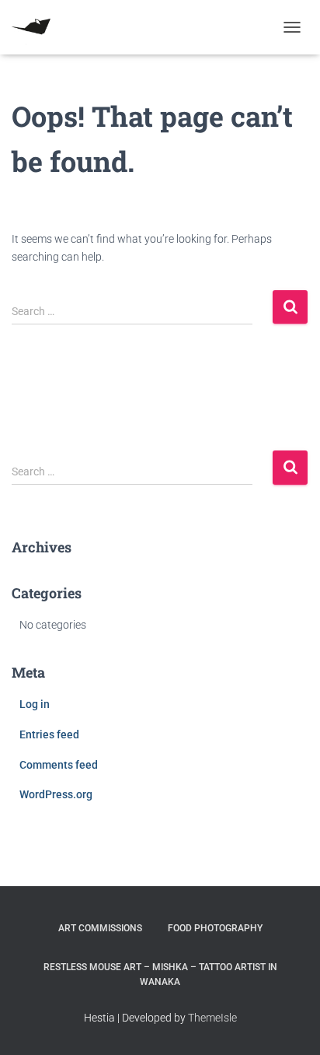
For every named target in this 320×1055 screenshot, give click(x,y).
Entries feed (49, 734)
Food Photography (215, 928)
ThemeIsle (212, 1017)
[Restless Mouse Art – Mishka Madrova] (37, 27)
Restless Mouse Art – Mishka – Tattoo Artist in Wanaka (160, 974)
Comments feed (58, 765)
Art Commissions (100, 928)
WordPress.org (55, 794)
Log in (34, 704)
